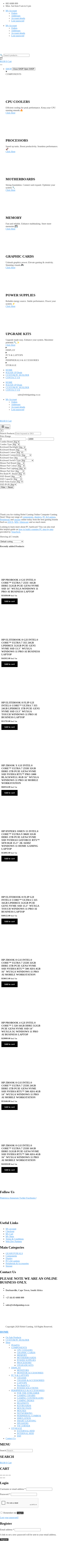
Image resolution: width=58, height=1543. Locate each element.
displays (38, 517)
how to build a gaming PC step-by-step (36, 529)
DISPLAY (16, 1368)
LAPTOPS (22, 1383)
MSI (16, 522)
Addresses (15, 16)
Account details (18, 18)
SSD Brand (5, 476)
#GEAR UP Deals (14, 372)
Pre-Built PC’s (23, 1385)
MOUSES (21, 1410)
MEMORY (22, 1355)
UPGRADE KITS (25, 1365)
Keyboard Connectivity (10, 455)
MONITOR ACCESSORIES (30, 1373)
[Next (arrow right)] (4, 1477)
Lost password (17, 21)
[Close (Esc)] (9, 1475)
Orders (14, 13)
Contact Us (11, 1438)
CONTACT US (13, 377)
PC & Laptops (49, 517)
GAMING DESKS (25, 1400)
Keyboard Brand (7, 449)
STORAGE (16, 1428)
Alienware (24, 522)
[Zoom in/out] (1, 1475)
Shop (8, 1342)
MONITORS (23, 1370)
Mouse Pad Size (7, 471)
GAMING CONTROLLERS (30, 1398)
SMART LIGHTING (26, 1421)
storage (17, 519)
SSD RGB (5, 484)
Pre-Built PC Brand (8, 473)
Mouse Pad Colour (8, 465)
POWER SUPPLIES (26, 1360)
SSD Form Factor (8, 481)
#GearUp (15, 1345)
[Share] (7, 1475)
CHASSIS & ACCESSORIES (30, 1380)
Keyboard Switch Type (10, 460)
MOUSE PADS (24, 1408)
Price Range (5, 436)
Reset (10, 487)
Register (4, 1540)
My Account (11, 11)
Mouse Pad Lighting (9, 468)
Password (5, 1494)
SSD (19, 1436)
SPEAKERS (22, 1423)
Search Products (7, 433)
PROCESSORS (24, 1362)
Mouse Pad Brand (8, 463)
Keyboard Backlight (9, 447)
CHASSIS (21, 1378)
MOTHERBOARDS (26, 1357)
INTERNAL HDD (25, 1433)
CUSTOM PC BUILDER (17, 375)
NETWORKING (25, 1413)
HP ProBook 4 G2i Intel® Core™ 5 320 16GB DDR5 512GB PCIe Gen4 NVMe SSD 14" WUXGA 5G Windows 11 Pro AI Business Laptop (20, 1028)
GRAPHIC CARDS (26, 1352)
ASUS (10, 522)
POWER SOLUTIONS (27, 1388)
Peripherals (5, 519)
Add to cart (9, 601)
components (28, 517)
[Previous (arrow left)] (1, 1477)
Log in (20, 1513)
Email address (7, 1529)
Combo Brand (6, 441)
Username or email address (13, 1489)
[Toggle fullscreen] (4, 1475)
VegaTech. (16, 532)
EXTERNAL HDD (26, 1431)
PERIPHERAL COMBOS (29, 1415)
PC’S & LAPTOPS (20, 1375)
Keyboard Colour (8, 452)
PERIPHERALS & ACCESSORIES (27, 1390)
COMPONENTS (19, 1347)
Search (3, 1450)
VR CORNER (23, 1426)
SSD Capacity (6, 479)
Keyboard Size (6, 457)
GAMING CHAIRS (26, 1395)
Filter (3, 487)
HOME (9, 370)
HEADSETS (23, 1403)
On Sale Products (13, 1337)
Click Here (10, 113)
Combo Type (6, 444)
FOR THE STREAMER (28, 1393)
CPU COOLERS (25, 1350)
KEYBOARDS (24, 1405)
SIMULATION (24, 1418)
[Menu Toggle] (1, 64)
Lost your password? (9, 1517)
